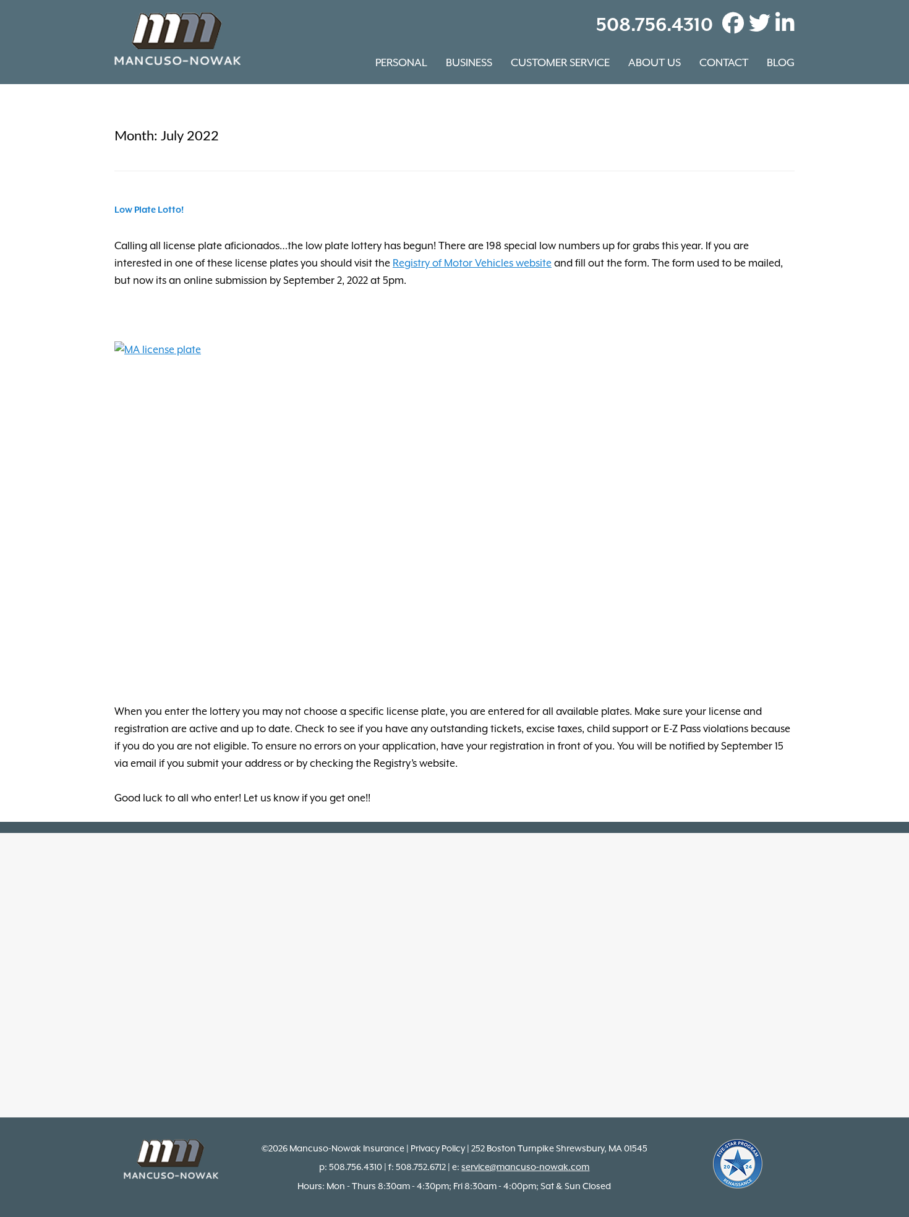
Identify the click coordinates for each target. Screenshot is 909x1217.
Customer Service (560, 62)
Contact (723, 62)
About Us (654, 62)
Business (469, 62)
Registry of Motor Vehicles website (472, 263)
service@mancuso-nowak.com (525, 1167)
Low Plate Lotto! (149, 210)
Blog (781, 62)
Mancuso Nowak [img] (177, 39)
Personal (401, 62)
